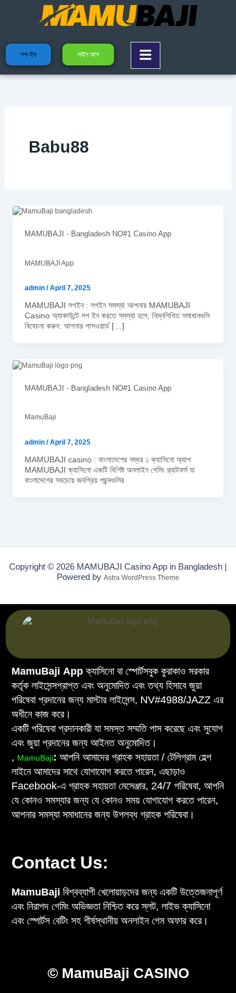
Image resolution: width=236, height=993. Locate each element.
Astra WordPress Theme (141, 578)
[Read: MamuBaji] (47, 365)
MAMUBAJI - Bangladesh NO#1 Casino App (98, 233)
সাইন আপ (88, 54)
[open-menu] (145, 55)
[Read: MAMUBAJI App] (52, 211)
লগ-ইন (28, 54)
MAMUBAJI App (49, 263)
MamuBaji (40, 417)
